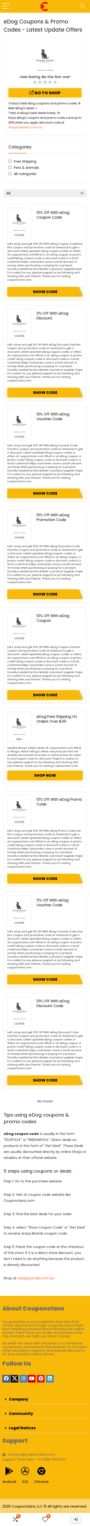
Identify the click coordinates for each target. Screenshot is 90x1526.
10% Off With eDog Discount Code (52, 1003)
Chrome (41, 1481)
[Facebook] (6, 1379)
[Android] (9, 1471)
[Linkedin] (50, 1379)
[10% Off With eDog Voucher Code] (19, 422)
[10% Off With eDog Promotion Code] (19, 522)
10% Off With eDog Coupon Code (52, 215)
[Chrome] (41, 1471)
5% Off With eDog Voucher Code (52, 903)
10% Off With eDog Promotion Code (52, 517)
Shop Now (45, 775)
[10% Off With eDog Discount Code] (19, 1009)
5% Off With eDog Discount (52, 316)
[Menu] (6, 6)
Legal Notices (22, 1427)
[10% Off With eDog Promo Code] (19, 807)
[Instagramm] (23, 1379)
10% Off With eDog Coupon (52, 618)
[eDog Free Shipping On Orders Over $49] (19, 724)
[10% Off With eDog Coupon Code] (19, 220)
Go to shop (47, 93)
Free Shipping (25, 161)
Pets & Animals (26, 167)
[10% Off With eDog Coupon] (19, 623)
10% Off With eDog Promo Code (59, 802)
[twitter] (14, 1379)
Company (18, 1399)
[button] (45, 1399)
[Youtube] (32, 1379)
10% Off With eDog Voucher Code (52, 416)
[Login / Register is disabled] (76, 1519)
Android (9, 1481)
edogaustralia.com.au (25, 127)
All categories (25, 173)
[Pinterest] (41, 1379)
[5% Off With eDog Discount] (19, 321)
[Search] (82, 6)
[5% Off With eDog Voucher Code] (19, 908)
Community (21, 1413)
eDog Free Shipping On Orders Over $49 (56, 719)
